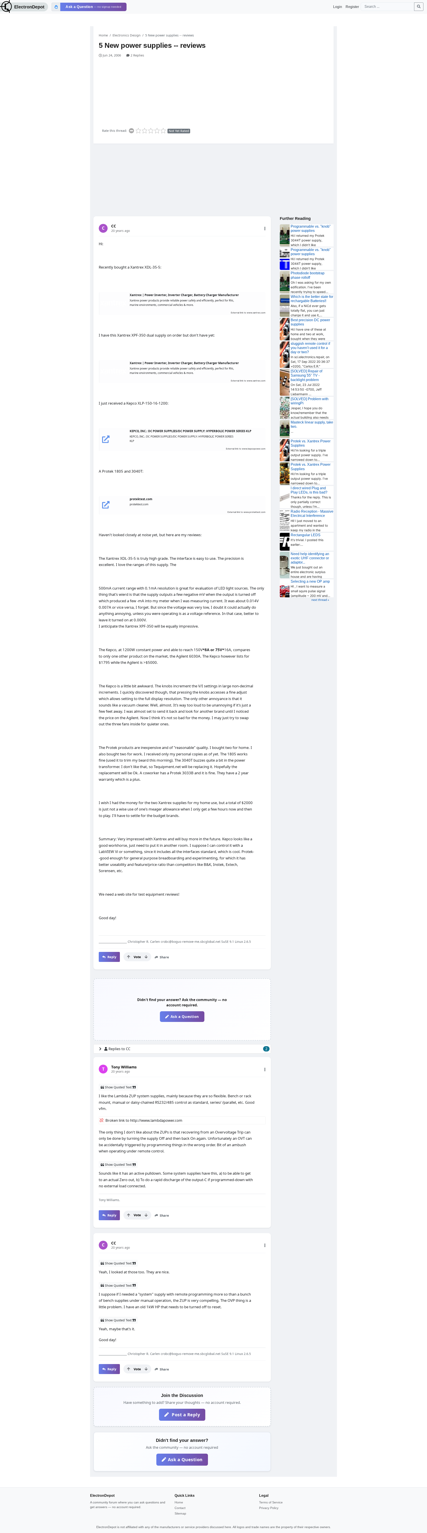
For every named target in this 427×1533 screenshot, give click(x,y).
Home (103, 35)
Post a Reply (185, 1415)
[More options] (265, 228)
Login (337, 7)
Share (164, 957)
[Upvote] (128, 956)
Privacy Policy (268, 1508)
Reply (111, 957)
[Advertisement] (216, 91)
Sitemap (180, 1513)
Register (352, 7)
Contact (180, 1508)
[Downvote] (146, 956)
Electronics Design (127, 35)
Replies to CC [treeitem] (188, 1048)
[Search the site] (418, 6)
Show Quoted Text (118, 1087)
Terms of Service (271, 1502)
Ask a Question (185, 1016)
